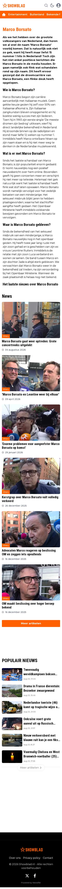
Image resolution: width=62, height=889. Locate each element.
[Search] (46, 5)
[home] (4, 14)
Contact (48, 857)
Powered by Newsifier (31, 882)
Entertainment (17, 14)
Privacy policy (31, 857)
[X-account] (27, 876)
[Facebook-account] (35, 876)
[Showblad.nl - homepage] (13, 5)
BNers (6, 336)
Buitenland (37, 14)
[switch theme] (52, 5)
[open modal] (58, 5)
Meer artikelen (31, 623)
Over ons (15, 857)
